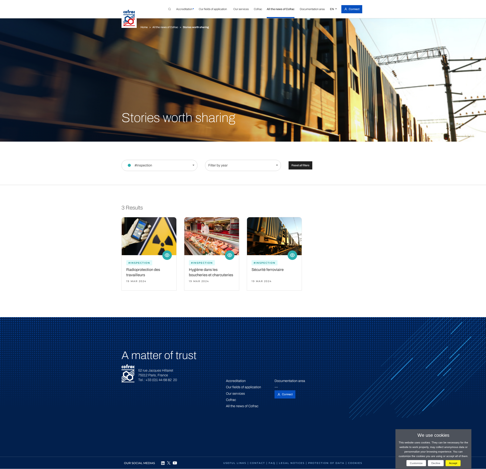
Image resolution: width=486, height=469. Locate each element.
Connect (354, 9)
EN (332, 9)
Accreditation (236, 381)
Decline (435, 463)
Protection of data (326, 462)
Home (144, 27)
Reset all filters (300, 165)
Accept (453, 463)
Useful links (234, 462)
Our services (235, 393)
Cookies (355, 462)
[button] (184, 9)
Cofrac (231, 400)
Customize (416, 463)
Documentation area (290, 381)
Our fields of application (243, 387)
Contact (257, 462)
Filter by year (218, 165)
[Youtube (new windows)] (175, 463)
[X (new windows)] (168, 463)
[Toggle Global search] (169, 9)
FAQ (272, 462)
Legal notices (292, 462)
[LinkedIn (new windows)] (162, 463)
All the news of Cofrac (165, 27)
